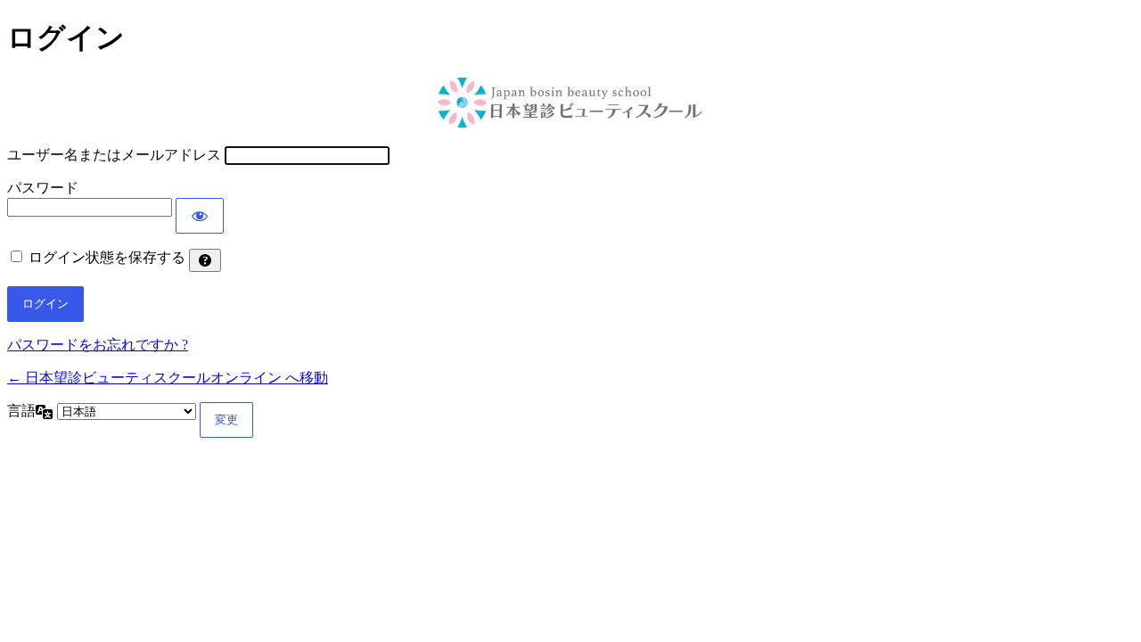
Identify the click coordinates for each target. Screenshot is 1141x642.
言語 (21, 410)
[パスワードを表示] (200, 216)
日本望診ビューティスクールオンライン (570, 103)
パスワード (42, 187)
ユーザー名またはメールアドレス (114, 154)
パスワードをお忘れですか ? (97, 344)
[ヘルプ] (205, 260)
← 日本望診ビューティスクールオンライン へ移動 (167, 377)
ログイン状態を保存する (107, 257)
